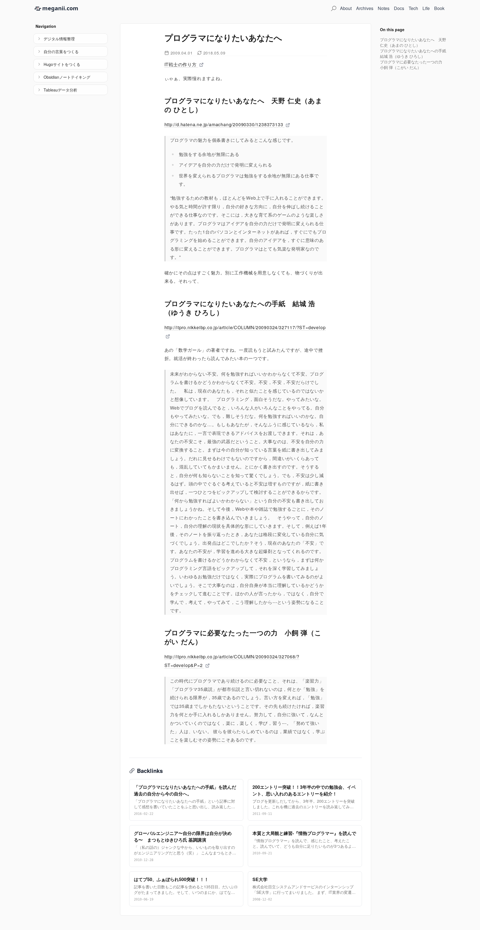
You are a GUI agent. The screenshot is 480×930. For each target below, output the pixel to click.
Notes (383, 8)
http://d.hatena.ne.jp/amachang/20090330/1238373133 (224, 124)
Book (439, 8)
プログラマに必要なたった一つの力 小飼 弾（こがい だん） (413, 64)
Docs (399, 8)
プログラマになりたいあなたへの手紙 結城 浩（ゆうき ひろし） (415, 53)
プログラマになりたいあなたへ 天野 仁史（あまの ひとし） (413, 42)
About (346, 8)
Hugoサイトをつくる (62, 64)
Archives (364, 8)
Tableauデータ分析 (60, 90)
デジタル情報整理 (59, 38)
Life (426, 8)
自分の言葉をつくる (61, 51)
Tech (413, 8)
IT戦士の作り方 (181, 64)
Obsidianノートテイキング (67, 77)
